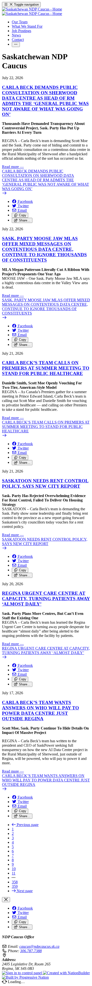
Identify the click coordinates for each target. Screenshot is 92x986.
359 (15, 886)
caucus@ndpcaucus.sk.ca (39, 946)
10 (14, 869)
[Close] (6, 899)
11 (13, 873)
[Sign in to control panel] (22, 973)
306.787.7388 (31, 951)
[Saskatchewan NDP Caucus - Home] (32, 11)
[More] (16, 44)
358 (15, 882)
